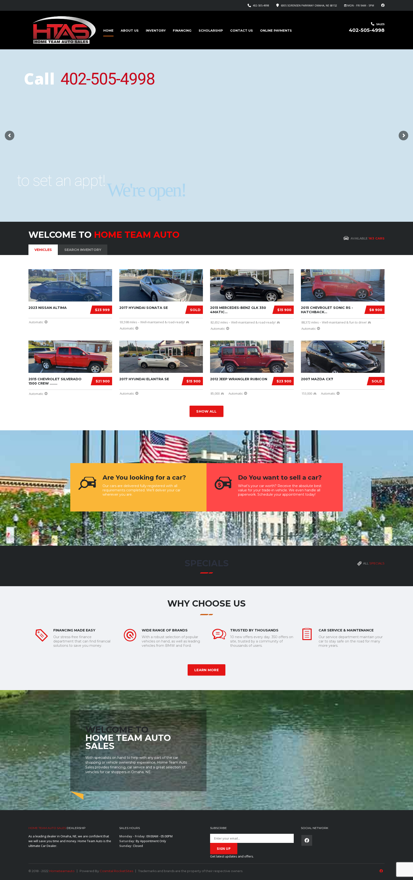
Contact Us (241, 30)
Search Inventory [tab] (82, 250)
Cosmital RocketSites (116, 871)
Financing (182, 30)
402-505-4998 (261, 5)
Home (108, 30)
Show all (206, 411)
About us (130, 30)
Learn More (206, 670)
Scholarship (211, 30)
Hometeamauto (62, 871)
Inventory (156, 30)
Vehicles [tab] (43, 250)
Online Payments (276, 30)
